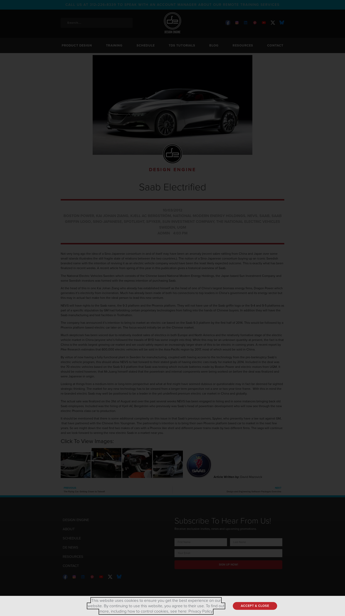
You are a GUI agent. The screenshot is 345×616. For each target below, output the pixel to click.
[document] (172, 308)
